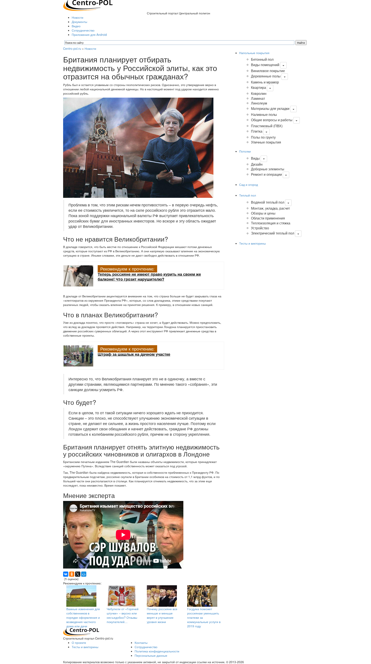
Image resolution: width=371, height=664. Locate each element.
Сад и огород (248, 184)
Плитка (256, 131)
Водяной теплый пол (267, 202)
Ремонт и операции (266, 174)
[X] (77, 574)
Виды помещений (265, 64)
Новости (77, 17)
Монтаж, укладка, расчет (270, 208)
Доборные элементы (267, 168)
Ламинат (258, 98)
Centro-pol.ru (72, 48)
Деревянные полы (266, 76)
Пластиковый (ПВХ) (267, 125)
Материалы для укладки (270, 108)
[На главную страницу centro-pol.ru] (81, 631)
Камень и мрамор (265, 82)
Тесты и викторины (252, 243)
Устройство (260, 227)
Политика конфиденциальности (157, 651)
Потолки (245, 151)
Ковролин (258, 93)
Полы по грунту (263, 137)
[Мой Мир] (83, 574)
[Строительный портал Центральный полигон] (88, 5)
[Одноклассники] (71, 574)
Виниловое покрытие (268, 70)
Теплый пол (247, 195)
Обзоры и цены (263, 213)
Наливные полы (264, 114)
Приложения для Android (89, 34)
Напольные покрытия (254, 53)
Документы (79, 22)
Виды (255, 158)
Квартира (258, 87)
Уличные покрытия (266, 142)
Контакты (141, 642)
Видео (76, 26)
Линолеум (259, 103)
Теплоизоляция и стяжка (270, 223)
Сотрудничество (83, 30)
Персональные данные (151, 655)
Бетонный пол (262, 59)
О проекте (79, 642)
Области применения (268, 218)
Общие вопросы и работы (271, 119)
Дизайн (257, 164)
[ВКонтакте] (65, 574)
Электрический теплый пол (272, 233)
